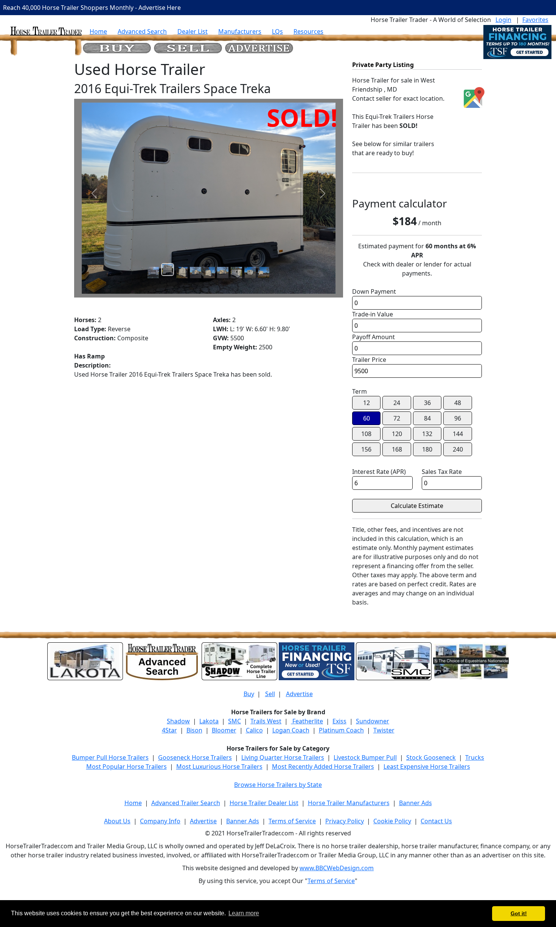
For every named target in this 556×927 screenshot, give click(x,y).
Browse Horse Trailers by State (278, 785)
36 (427, 403)
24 (396, 403)
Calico (254, 730)
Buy (249, 694)
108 (366, 434)
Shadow (178, 721)
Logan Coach (290, 730)
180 (427, 449)
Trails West (265, 721)
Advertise (299, 694)
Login (503, 20)
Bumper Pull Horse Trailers (110, 757)
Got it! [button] (519, 913)
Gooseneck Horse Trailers (195, 757)
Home (98, 31)
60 (366, 418)
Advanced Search (142, 31)
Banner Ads (415, 803)
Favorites (535, 20)
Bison (194, 730)
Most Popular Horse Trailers (126, 766)
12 (366, 403)
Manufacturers (239, 31)
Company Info (160, 821)
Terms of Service (292, 821)
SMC (234, 721)
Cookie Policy (392, 821)
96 (457, 418)
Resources (308, 31)
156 (366, 449)
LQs (277, 31)
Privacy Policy (344, 821)
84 (427, 418)
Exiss (339, 721)
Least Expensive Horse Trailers (427, 766)
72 (396, 418)
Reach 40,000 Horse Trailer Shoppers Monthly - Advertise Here (92, 7)
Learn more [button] (243, 913)
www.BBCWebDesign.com (337, 868)
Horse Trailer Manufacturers (349, 803)
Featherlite (307, 721)
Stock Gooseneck (431, 757)
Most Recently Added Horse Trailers (323, 766)
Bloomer (224, 730)
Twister (383, 730)
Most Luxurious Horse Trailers (219, 766)
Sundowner (372, 721)
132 (427, 434)
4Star (169, 730)
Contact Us (436, 821)
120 (397, 434)
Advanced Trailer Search (185, 803)
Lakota (209, 721)
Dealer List (192, 31)
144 (458, 434)
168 (397, 449)
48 (457, 403)
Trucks (474, 757)
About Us (117, 821)
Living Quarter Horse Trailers (282, 757)
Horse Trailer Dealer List (264, 803)
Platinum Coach (341, 730)
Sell (270, 694)
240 (458, 449)
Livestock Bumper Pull (365, 757)
